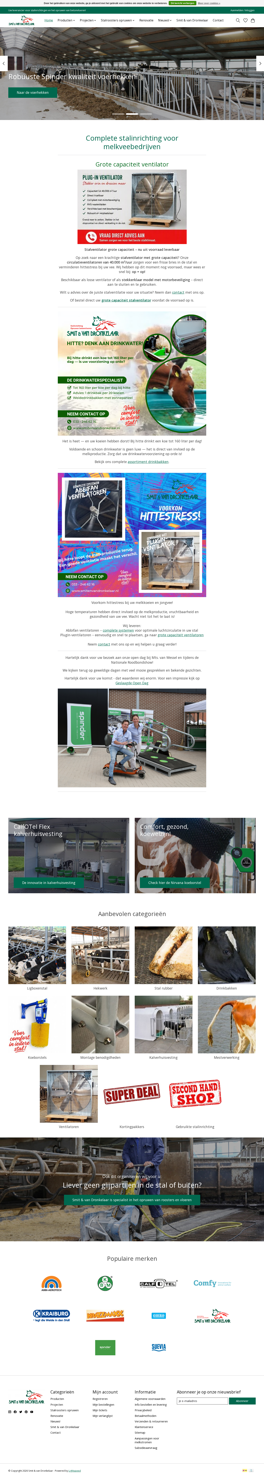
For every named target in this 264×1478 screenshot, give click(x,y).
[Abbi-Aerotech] (51, 1284)
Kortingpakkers (132, 1126)
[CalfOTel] (159, 1284)
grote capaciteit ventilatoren (181, 635)
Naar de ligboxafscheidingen (39, 92)
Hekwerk (100, 988)
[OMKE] (159, 1316)
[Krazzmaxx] (105, 1316)
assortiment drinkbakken (148, 461)
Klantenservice (144, 1427)
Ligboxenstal (37, 988)
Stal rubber (164, 988)
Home (48, 20)
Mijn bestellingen (103, 1404)
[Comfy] (212, 1284)
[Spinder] (105, 1348)
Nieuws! (55, 1421)
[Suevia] (159, 1348)
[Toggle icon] (238, 20)
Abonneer (242, 1401)
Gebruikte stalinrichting (195, 1126)
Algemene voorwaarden (150, 1399)
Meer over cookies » (209, 3)
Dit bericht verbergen (182, 3)
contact (178, 292)
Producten (57, 1399)
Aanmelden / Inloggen (243, 10)
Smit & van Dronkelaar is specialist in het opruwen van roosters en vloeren (132, 1199)
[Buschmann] (105, 1284)
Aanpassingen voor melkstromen (147, 1440)
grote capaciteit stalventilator (126, 300)
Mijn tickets (100, 1410)
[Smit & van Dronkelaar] (21, 20)
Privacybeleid (143, 1410)
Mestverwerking (226, 1057)
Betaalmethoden (145, 1416)
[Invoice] (251, 1471)
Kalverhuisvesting (163, 1057)
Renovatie (146, 20)
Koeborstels (37, 1057)
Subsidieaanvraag (146, 1448)
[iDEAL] (244, 1471)
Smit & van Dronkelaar (192, 20)
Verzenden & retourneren (151, 1421)
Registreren (100, 1399)
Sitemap (140, 1432)
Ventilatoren (69, 1126)
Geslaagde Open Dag (132, 683)
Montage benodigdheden (100, 1057)
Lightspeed (75, 1470)
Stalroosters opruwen (64, 1410)
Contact (218, 20)
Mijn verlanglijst (103, 1416)
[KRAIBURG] (51, 1316)
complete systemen (118, 630)
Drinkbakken (226, 988)
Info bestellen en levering (151, 1404)
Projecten (56, 1404)
